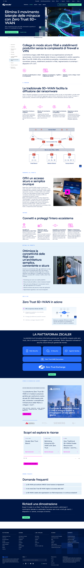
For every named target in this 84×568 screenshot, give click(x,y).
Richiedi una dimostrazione (74, 4)
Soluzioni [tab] (35, 4)
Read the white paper (49, 451)
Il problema (13, 46)
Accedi (73, 1)
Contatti (67, 1)
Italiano (78, 1)
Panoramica (13, 44)
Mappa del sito (53, 556)
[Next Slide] (79, 458)
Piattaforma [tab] (26, 4)
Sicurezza (52, 562)
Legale (52, 560)
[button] (52, 146)
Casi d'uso (12, 54)
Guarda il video (27, 414)
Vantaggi (12, 52)
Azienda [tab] (44, 4)
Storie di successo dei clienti (14, 60)
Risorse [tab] (40, 4)
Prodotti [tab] (31, 4)
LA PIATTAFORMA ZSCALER (14, 57)
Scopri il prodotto (62, 4)
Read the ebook (67, 451)
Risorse (12, 62)
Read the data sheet (29, 451)
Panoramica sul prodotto (13, 49)
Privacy (52, 558)
